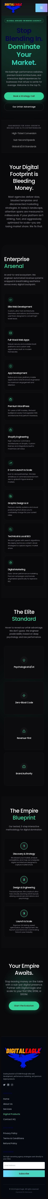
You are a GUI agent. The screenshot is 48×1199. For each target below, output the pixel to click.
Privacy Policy (10, 1133)
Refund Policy (10, 1143)
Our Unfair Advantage (24, 106)
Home (6, 1099)
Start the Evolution (24, 1005)
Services (7, 1109)
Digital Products (11, 1114)
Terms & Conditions (13, 1138)
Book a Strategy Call (24, 96)
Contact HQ (9, 1119)
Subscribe (24, 1173)
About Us (8, 1104)
